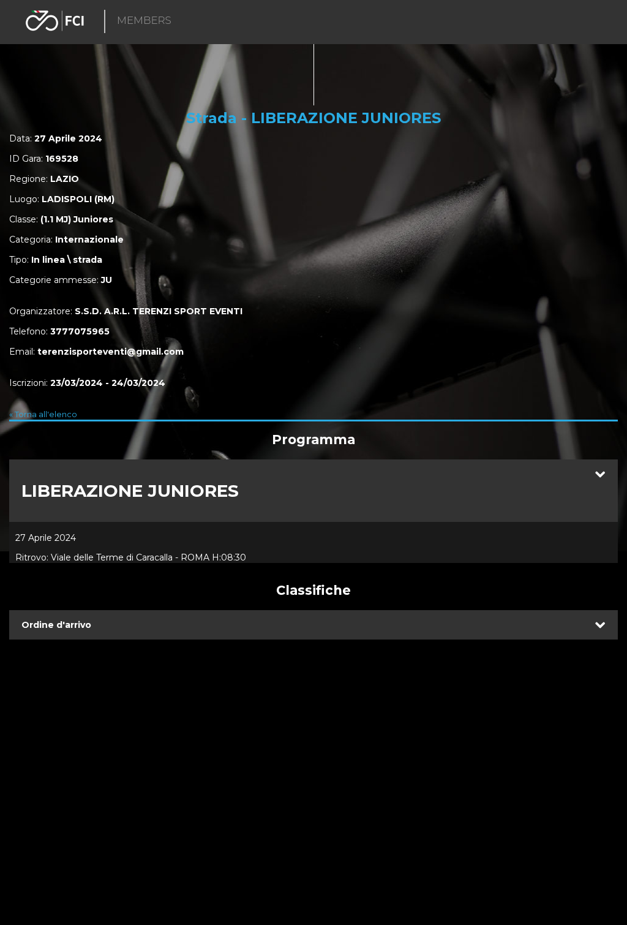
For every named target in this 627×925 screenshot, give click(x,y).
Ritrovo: (31, 557)
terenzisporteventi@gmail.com (110, 351)
